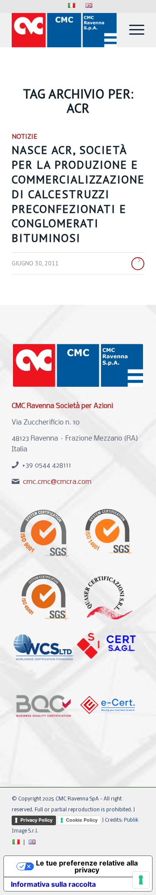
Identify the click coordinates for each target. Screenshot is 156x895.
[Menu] (132, 30)
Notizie (24, 136)
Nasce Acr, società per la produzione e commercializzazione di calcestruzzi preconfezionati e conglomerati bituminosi (78, 194)
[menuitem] (72, 6)
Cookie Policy (82, 820)
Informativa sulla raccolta (53, 884)
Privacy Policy (36, 820)
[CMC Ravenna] (65, 30)
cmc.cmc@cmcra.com (57, 482)
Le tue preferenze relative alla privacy (87, 866)
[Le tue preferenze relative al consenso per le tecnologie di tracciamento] (141, 880)
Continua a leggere (137, 263)
